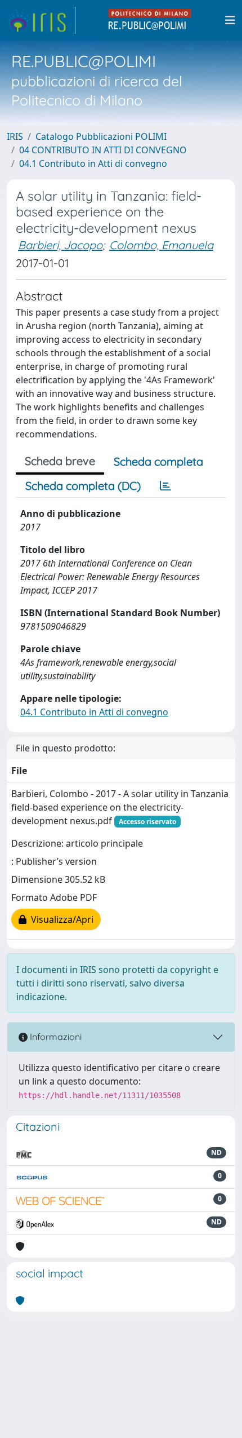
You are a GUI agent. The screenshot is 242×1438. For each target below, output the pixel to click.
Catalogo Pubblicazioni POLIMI (101, 136)
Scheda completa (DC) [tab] (83, 486)
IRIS (15, 136)
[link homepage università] (150, 20)
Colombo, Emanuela (161, 245)
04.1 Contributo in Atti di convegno (93, 163)
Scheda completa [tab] (158, 461)
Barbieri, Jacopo (60, 245)
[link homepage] (41, 20)
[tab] (165, 486)
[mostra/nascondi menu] (230, 20)
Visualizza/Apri (59, 919)
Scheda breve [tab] (60, 461)
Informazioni (55, 1036)
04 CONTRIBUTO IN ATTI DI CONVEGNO (103, 150)
